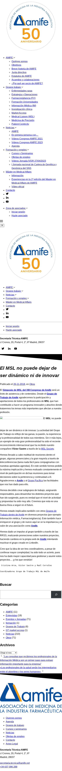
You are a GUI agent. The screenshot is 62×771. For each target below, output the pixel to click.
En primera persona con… (25, 135)
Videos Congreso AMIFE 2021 (27, 138)
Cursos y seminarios (16, 729)
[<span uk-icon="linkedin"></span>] (7, 198)
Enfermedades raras (22, 91)
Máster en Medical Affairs (18, 172)
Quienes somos (14, 718)
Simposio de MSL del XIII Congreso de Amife (27, 390)
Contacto (10, 190)
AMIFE (9, 57)
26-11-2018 (19, 384)
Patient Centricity (20, 124)
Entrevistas (11, 615)
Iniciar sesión (18, 212)
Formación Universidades (25, 102)
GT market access (15, 630)
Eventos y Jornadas (16, 619)
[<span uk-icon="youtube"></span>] (7, 202)
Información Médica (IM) (24, 105)
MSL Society (47, 449)
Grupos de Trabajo (15, 626)
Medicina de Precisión (23, 120)
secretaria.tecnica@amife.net (15, 763)
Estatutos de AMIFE (22, 76)
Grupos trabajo (13, 87)
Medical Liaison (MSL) (23, 116)
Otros (32, 384)
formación (11, 623)
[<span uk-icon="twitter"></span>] (7, 194)
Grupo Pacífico (35, 480)
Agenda (16, 146)
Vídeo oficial (18, 186)
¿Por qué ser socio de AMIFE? (27, 83)
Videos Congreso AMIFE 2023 (27, 142)
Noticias (10, 127)
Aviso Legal (12, 743)
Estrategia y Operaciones (24, 94)
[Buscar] (56, 594)
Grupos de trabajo (15, 725)
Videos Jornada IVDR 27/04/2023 (29, 161)
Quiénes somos (20, 61)
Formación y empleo (16, 150)
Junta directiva (19, 72)
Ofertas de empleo (21, 157)
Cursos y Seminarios (22, 153)
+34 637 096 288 (8, 767)
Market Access (19, 113)
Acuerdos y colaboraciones (25, 79)
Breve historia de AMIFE (24, 69)
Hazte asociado (20, 215)
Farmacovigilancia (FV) (23, 98)
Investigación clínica (22, 109)
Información (18, 175)
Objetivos (16, 65)
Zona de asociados (16, 208)
